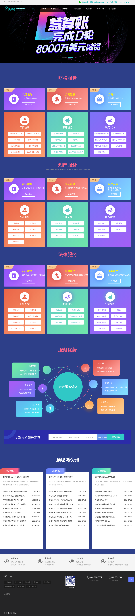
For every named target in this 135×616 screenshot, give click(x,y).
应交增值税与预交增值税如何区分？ (15, 521)
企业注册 (18, 582)
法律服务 (77, 9)
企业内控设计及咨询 (76, 152)
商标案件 (101, 229)
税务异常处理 (58, 134)
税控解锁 (76, 134)
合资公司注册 (33, 146)
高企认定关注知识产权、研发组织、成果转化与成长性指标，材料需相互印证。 (67, 483)
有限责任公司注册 (15, 134)
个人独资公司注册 (33, 152)
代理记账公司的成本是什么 (12, 508)
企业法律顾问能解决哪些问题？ (105, 525)
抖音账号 (58, 223)
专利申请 (8, 582)
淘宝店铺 (76, 223)
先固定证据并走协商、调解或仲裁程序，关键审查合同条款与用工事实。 (113, 483)
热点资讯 (89, 9)
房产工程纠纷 (33, 316)
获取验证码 (102, 437)
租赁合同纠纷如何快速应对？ (104, 508)
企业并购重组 (58, 152)
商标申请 (118, 223)
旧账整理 (118, 146)
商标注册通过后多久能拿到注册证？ (61, 521)
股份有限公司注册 (33, 134)
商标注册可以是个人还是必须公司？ (61, 500)
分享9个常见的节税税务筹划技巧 (14, 496)
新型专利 (16, 242)
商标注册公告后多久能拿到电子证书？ (61, 504)
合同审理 (101, 328)
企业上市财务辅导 (58, 146)
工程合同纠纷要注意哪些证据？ (105, 517)
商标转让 (54, 9)
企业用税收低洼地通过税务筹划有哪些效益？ (16, 491)
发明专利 (16, 235)
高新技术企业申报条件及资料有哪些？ (61, 477)
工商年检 (101, 152)
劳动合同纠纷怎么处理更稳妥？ (105, 477)
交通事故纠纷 (16, 322)
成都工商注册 (31, 586)
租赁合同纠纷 (118, 316)
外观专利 (33, 235)
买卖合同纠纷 (101, 316)
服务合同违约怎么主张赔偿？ (104, 512)
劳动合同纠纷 (16, 328)
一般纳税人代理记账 (101, 134)
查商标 (43, 9)
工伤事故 (33, 322)
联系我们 (112, 9)
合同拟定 (33, 328)
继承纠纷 (58, 322)
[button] (64, 57)
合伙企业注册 (16, 152)
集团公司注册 (33, 140)
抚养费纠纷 (59, 316)
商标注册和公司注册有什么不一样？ (61, 517)
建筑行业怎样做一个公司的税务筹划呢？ (16, 477)
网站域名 (76, 229)
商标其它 (118, 229)
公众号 (75, 235)
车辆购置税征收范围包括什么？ (13, 500)
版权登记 (101, 235)
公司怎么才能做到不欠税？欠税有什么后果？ (16, 504)
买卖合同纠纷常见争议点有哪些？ (106, 504)
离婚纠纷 (16, 310)
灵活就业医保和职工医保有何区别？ (107, 496)
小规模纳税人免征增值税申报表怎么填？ (16, 517)
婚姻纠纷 (58, 310)
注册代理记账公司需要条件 (12, 512)
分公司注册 (16, 140)
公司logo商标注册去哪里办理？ (59, 525)
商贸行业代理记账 (118, 140)
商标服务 (101, 223)
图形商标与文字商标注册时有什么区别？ (62, 491)
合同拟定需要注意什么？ (103, 521)
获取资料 (116, 437)
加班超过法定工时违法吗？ (104, 491)
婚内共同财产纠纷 (76, 316)
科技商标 (16, 223)
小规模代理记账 (118, 134)
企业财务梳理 (76, 146)
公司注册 (21, 586)
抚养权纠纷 (76, 310)
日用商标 (33, 229)
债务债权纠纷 (76, 322)
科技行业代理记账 (101, 140)
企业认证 (100, 9)
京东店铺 (58, 229)
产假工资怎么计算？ (101, 500)
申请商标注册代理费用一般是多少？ (61, 512)
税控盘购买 (59, 140)
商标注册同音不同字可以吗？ (58, 496)
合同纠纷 (33, 310)
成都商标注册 (9, 586)
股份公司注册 (16, 146)
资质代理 (47, 582)
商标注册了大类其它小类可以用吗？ (61, 508)
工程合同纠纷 (118, 322)
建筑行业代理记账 (101, 146)
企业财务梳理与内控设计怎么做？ (14, 525)
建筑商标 (33, 223)
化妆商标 (16, 229)
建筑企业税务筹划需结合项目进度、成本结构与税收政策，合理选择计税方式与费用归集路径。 (21, 483)
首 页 (34, 9)
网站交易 (58, 235)
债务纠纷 (16, 316)
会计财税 (65, 9)
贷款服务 (27, 582)
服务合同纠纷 (101, 322)
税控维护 (76, 140)
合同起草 (118, 328)
